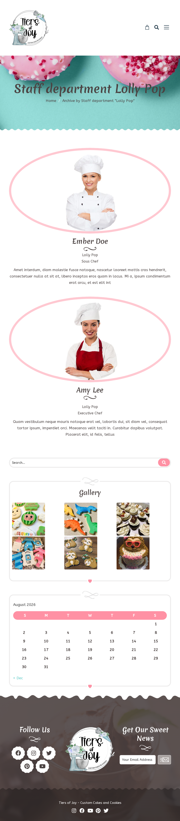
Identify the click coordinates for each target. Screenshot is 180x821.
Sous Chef (90, 261)
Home (51, 100)
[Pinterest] (33, 753)
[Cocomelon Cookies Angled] (37, 519)
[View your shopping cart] (147, 27)
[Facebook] (76, 203)
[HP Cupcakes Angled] (142, 519)
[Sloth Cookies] (89, 552)
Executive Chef (90, 413)
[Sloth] (142, 552)
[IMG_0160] (37, 552)
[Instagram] (103, 203)
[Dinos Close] (89, 519)
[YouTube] (42, 766)
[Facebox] (82, 810)
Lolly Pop (90, 255)
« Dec (18, 678)
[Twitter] (90, 203)
